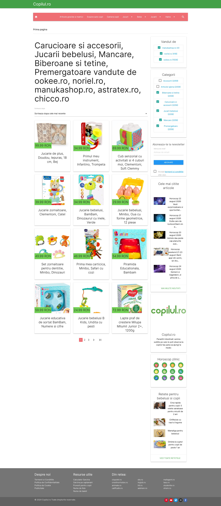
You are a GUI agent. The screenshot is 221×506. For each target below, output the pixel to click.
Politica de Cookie (43, 485)
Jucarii (156, 16)
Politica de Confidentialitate (47, 482)
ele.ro (140, 479)
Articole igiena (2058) (171, 87)
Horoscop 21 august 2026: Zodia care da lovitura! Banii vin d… (175, 221)
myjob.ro (142, 482)
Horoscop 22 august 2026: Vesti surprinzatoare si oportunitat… (175, 204)
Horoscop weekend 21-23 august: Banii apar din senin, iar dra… (175, 255)
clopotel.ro (117, 479)
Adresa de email (159, 149)
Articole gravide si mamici (71, 17)
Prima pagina (40, 29)
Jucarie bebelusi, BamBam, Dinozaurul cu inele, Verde (91, 216)
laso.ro (166, 482)
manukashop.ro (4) (170, 48)
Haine (170, 16)
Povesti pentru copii (82, 485)
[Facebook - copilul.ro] (185, 500)
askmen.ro (142, 488)
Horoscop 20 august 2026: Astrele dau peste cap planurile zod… (175, 238)
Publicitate (39, 488)
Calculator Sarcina (81, 479)
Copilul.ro (42, 4)
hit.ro (140, 485)
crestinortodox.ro (120, 482)
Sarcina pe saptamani (83, 482)
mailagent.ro (169, 479)
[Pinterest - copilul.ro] (166, 500)
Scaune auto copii (95, 17)
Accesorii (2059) (170, 81)
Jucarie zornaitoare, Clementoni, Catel (52, 212)
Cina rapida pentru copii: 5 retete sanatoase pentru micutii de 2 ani (175, 408)
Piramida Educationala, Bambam (130, 268)
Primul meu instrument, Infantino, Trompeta (91, 160)
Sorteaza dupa (40, 108)
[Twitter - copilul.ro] (175, 500)
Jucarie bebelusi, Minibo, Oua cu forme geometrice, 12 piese (130, 216)
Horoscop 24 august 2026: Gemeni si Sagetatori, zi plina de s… (175, 272)
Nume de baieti (80, 491)
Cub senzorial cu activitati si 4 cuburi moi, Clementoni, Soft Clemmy (130, 162)
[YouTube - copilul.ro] (171, 500)
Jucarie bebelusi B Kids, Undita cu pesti (91, 322)
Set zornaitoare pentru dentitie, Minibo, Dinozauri (52, 268)
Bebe (142, 16)
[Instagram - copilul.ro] (180, 500)
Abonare (168, 162)
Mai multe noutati (170, 288)
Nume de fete (79, 488)
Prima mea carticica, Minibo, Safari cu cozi (91, 268)
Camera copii (113, 17)
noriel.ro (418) (170, 54)
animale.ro (116, 485)
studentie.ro (168, 485)
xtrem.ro (167, 488)
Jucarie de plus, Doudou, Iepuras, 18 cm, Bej (52, 158)
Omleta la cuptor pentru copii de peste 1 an (175, 445)
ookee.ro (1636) (171, 60)
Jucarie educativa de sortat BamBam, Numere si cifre (52, 322)
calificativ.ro (117, 488)
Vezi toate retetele (170, 458)
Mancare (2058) (171, 120)
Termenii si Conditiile (44, 479)
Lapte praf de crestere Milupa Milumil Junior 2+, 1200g (130, 324)
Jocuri (128, 16)
